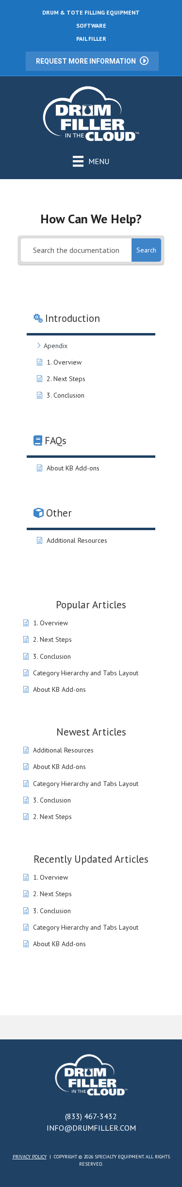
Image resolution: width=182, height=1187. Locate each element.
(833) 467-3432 (91, 1116)
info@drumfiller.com (91, 1128)
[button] (92, 61)
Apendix (55, 345)
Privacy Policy (30, 1157)
